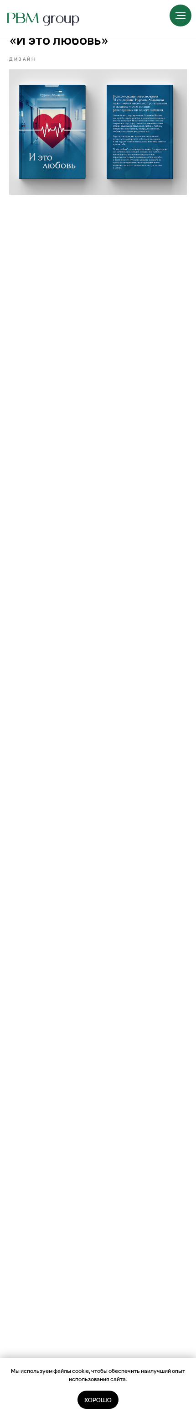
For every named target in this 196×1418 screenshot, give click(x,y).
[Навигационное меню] (180, 15)
